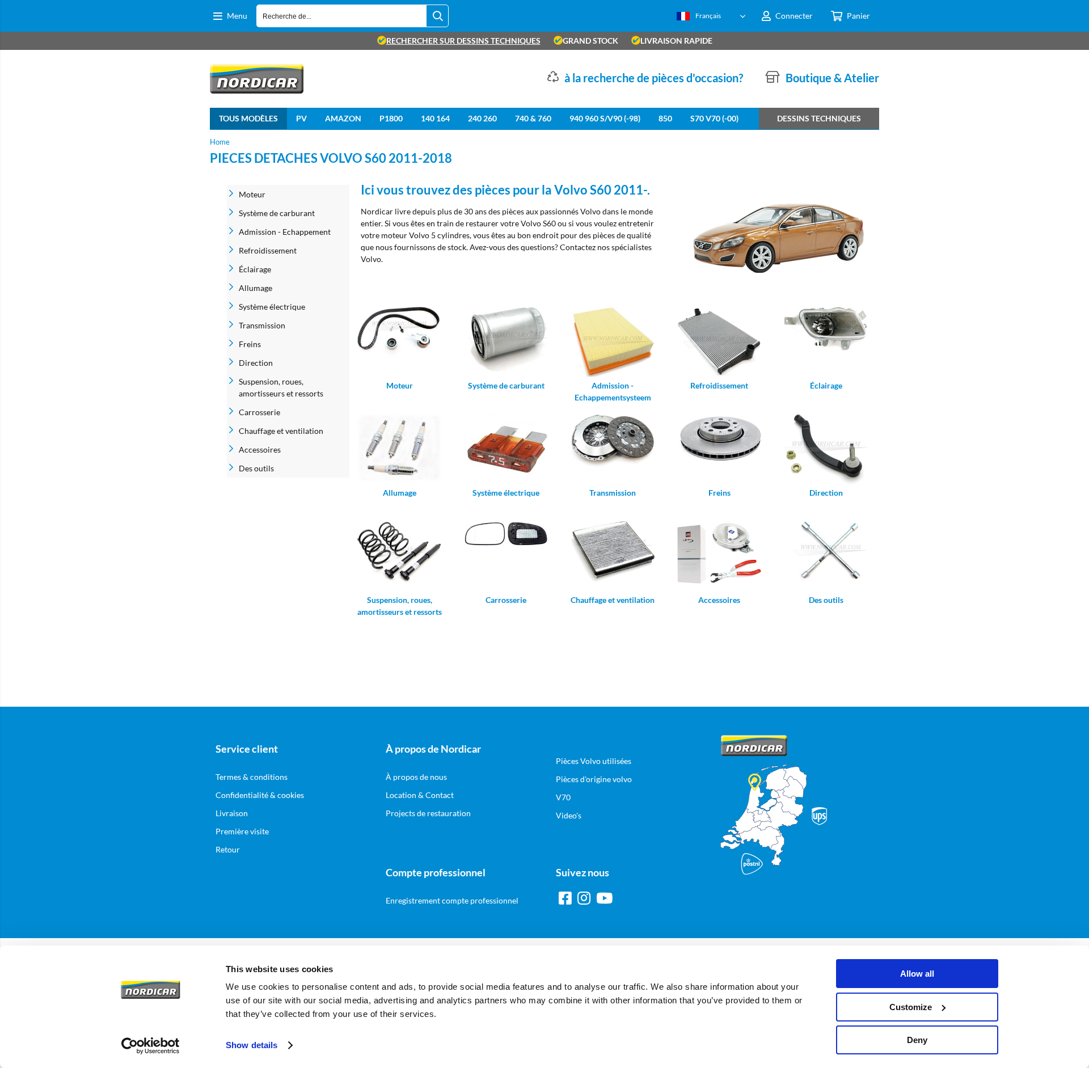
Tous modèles (248, 118)
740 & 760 (533, 118)
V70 (563, 797)
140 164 (435, 118)
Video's (568, 815)
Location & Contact (420, 795)
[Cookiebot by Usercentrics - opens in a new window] (150, 1045)
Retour (228, 849)
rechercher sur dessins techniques (463, 40)
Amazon (343, 118)
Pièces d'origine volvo (594, 779)
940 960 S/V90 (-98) (604, 118)
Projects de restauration (428, 813)
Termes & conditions (252, 777)
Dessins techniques (819, 118)
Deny (917, 1040)
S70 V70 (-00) (714, 118)
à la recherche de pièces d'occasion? (653, 78)
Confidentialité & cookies (260, 795)
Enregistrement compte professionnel (452, 900)
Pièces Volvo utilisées (593, 761)
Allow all (917, 973)
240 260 (482, 118)
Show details (251, 1045)
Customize (910, 1007)
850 (665, 118)
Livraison (232, 813)
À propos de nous (416, 777)
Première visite (242, 831)
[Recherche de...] (437, 16)
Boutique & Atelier (832, 78)
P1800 (391, 118)
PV (301, 118)
